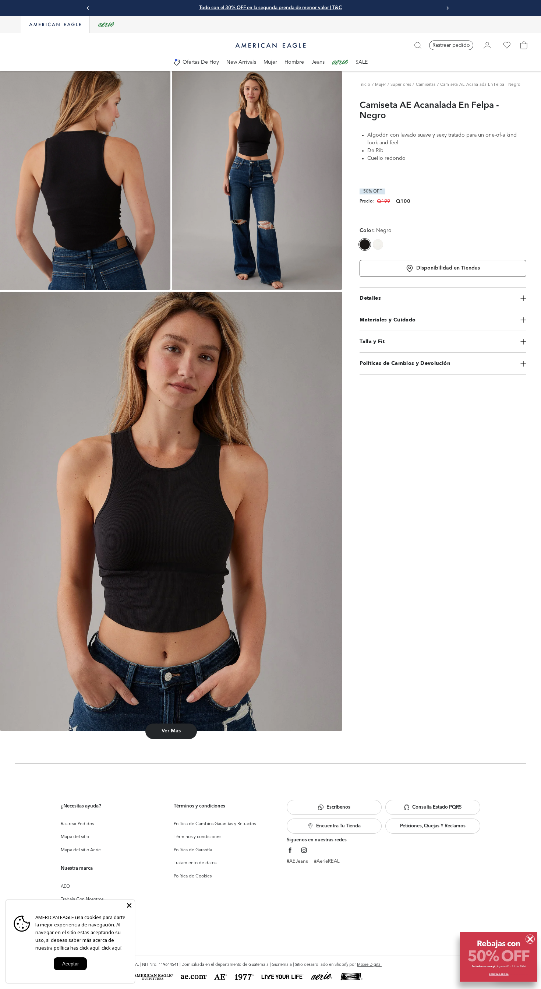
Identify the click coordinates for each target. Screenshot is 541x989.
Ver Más (171, 730)
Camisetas (426, 85)
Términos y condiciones (197, 837)
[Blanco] (378, 244)
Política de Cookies (193, 876)
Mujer (380, 85)
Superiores (400, 85)
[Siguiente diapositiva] (447, 8)
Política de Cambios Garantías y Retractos (215, 824)
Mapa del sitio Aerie (81, 850)
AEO (65, 886)
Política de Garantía (193, 850)
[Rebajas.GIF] (498, 957)
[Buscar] (417, 45)
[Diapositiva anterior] (88, 8)
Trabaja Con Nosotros (82, 899)
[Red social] (290, 850)
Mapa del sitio (75, 837)
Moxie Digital (369, 965)
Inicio (365, 85)
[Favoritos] (506, 45)
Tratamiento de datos (195, 863)
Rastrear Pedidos (77, 824)
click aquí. (112, 947)
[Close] (129, 905)
